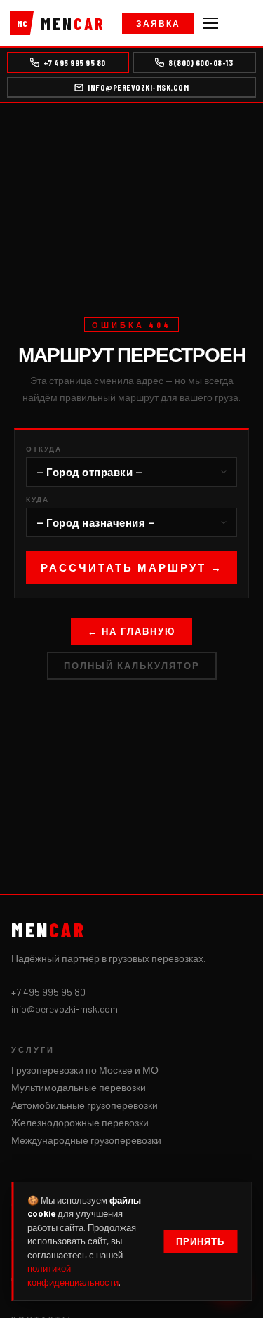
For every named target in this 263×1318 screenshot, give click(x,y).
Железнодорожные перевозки (80, 1122)
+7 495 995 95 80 (74, 62)
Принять (200, 1241)
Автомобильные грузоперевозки (84, 1105)
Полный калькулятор (132, 665)
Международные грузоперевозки (86, 1140)
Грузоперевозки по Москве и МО (85, 1070)
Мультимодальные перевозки (78, 1087)
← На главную (131, 631)
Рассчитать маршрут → (132, 567)
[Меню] (210, 23)
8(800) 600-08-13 (200, 62)
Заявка (158, 23)
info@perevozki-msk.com (138, 87)
